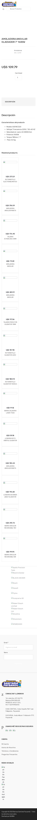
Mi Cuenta (5, 744)
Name (6, 652)
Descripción (10, 102)
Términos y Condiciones (10, 751)
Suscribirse (18, 664)
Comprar (19, 85)
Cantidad (18, 73)
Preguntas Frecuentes (9, 754)
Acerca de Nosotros (9, 747)
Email (6, 643)
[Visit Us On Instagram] (18, 792)
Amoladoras (18, 50)
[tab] (10, 101)
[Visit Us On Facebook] (18, 774)
